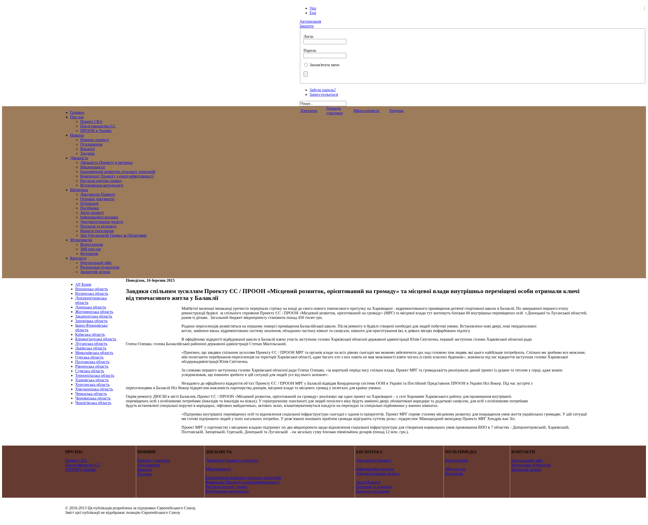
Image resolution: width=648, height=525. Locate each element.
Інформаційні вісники (375, 469)
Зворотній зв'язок (526, 469)
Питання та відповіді (374, 487)
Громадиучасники (334, 110)
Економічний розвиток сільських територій (243, 477)
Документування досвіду (377, 473)
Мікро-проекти (366, 110)
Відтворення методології (227, 491)
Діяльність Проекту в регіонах (232, 460)
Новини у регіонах (153, 460)
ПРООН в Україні (80, 469)
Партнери (308, 110)
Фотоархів (454, 473)
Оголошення (148, 465)
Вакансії (144, 469)
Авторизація (310, 21)
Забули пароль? (323, 90)
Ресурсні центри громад (226, 487)
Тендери (396, 110)
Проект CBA (76, 460)
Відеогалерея (456, 460)
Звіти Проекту (368, 482)
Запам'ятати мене (324, 65)
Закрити (306, 26)
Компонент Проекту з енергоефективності (242, 482)
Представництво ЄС (82, 465)
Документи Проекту (373, 460)
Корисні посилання (373, 491)
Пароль (309, 50)
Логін (308, 36)
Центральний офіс (527, 460)
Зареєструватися (324, 94)
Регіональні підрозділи (531, 465)
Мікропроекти (218, 469)
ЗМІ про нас (455, 469)
